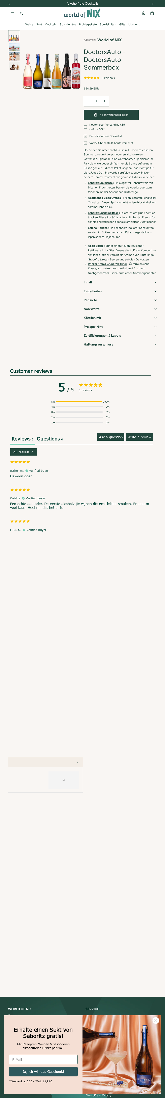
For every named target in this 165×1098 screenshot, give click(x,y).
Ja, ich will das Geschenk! (43, 1071)
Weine (29, 24)
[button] (80, 401)
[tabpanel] (81, 492)
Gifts (122, 24)
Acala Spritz (95, 246)
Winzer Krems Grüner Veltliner (107, 264)
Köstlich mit (92, 318)
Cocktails (51, 24)
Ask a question (111, 437)
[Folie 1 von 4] (14, 36)
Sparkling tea (68, 24)
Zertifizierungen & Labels (102, 335)
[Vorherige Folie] (26, 59)
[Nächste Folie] (76, 59)
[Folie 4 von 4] (14, 66)
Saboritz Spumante (100, 183)
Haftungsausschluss (98, 344)
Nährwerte (92, 309)
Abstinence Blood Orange (104, 198)
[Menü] (12, 13)
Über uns (134, 24)
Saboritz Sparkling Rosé (103, 213)
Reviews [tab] (23, 438)
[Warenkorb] (152, 13)
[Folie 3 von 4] (14, 56)
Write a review (139, 437)
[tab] (50, 439)
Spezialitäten (108, 24)
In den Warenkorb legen (114, 115)
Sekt (39, 24)
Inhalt (88, 282)
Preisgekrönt (93, 327)
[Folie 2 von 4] (14, 47)
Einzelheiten (93, 291)
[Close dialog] (155, 1020)
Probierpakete (88, 24)
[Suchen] (21, 13)
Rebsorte (90, 300)
